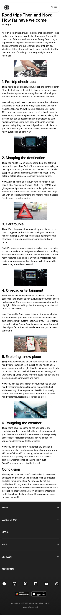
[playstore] (22, 594)
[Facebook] (4, 584)
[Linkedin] (35, 584)
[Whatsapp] (57, 584)
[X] (25, 584)
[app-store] (38, 594)
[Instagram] (14, 584)
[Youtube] (46, 584)
